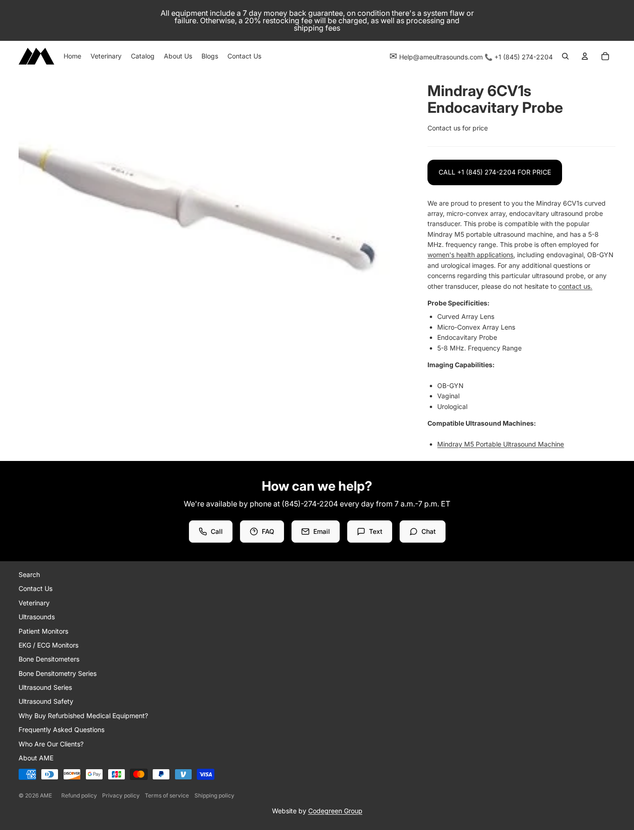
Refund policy (79, 795)
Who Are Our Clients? (51, 744)
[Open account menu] (585, 56)
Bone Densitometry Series (58, 673)
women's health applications (470, 255)
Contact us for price (457, 128)
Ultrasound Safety (46, 701)
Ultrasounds (37, 617)
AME (46, 795)
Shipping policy (214, 795)
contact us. (575, 286)
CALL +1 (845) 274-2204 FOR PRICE (495, 172)
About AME (36, 758)
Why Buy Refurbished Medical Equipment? (83, 716)
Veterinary (34, 603)
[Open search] (565, 56)
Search (29, 574)
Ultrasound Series (45, 687)
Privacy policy (121, 795)
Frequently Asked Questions (61, 729)
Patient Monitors (43, 631)
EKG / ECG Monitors (48, 645)
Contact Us (35, 588)
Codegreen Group (335, 811)
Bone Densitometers (49, 659)
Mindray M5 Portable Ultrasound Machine (500, 444)
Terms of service (167, 795)
